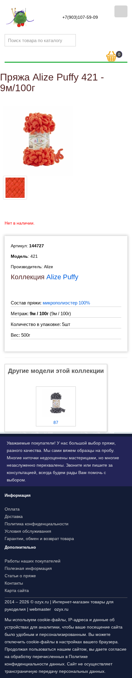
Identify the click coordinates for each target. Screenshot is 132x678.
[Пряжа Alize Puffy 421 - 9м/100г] (38, 140)
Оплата (12, 509)
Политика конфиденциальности (36, 523)
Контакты (14, 583)
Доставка (14, 516)
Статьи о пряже (20, 575)
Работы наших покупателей (32, 560)
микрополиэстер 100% (66, 302)
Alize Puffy (62, 277)
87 (55, 422)
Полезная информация (28, 568)
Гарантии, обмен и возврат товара (39, 538)
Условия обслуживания (28, 531)
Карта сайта (17, 590)
